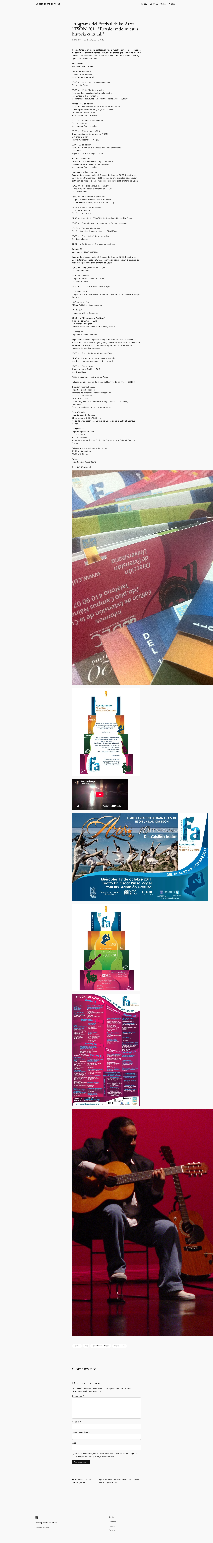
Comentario (78, 1396)
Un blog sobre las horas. (48, 3)
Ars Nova (77, 1346)
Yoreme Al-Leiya (119, 1346)
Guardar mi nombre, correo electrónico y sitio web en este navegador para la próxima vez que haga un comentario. (106, 1455)
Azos (86, 1346)
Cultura (103, 40)
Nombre (76, 1422)
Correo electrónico (81, 1432)
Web (74, 1443)
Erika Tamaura (92, 40)
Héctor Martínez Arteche (101, 1346)
